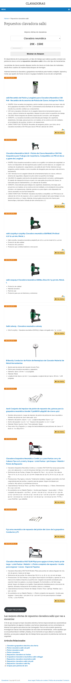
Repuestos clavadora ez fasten (19, 654)
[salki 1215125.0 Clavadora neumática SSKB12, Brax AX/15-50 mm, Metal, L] (35, 269)
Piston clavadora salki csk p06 (18, 648)
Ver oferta (60, 132)
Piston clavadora (13, 652)
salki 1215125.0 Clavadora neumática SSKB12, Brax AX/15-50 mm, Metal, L (35, 281)
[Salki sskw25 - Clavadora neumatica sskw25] (35, 316)
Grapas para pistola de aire (17, 666)
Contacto (66, 680)
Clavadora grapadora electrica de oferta (22, 646)
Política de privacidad (55, 680)
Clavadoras (35, 3)
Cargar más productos (15, 610)
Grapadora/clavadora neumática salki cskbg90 (25, 657)
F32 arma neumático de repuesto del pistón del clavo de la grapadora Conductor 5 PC (35, 530)
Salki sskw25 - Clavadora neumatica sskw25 (24, 326)
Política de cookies (42, 680)
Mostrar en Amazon (35, 54)
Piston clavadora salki (15, 650)
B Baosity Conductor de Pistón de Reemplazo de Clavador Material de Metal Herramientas (35, 362)
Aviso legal (31, 680)
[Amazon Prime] (62, 129)
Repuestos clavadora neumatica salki (21, 659)
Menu (3, 9)
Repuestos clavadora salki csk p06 (20, 661)
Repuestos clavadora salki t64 (18, 663)
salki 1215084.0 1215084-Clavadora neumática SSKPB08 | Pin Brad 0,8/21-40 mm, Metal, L (32, 235)
